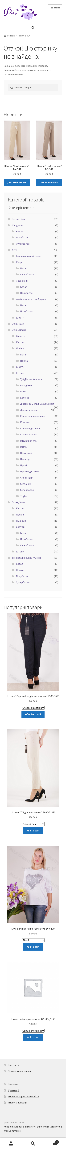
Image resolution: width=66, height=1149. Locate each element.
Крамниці (13, 1090)
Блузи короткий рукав (28, 256)
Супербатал (22, 243)
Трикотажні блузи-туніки (26, 557)
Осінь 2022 (18, 323)
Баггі (23, 391)
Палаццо (25, 459)
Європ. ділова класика (32, 416)
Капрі (19, 262)
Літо (14, 249)
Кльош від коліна (30, 428)
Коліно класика (28, 434)
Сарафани (22, 280)
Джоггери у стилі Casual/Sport (37, 403)
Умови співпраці (17, 1102)
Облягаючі (26, 453)
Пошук (33, 1143)
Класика (24, 422)
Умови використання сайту (23, 1096)
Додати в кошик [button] (16, 182)
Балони (24, 397)
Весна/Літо (18, 219)
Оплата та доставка (19, 1071)
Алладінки (26, 385)
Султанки (25, 483)
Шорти (20, 317)
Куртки (20, 342)
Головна (11, 35)
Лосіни (20, 348)
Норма (24, 360)
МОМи (23, 446)
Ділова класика (28, 410)
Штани (20, 373)
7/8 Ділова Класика (31, 379)
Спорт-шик (26, 477)
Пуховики (21, 520)
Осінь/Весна (19, 329)
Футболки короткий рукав (31, 299)
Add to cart (33, 830)
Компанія (13, 1084)
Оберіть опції (33, 714)
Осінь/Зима (18, 502)
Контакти (13, 1065)
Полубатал (22, 237)
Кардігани (17, 225)
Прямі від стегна (29, 471)
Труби (23, 496)
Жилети (20, 336)
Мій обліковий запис (11, 1143)
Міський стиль (28, 440)
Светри (20, 526)
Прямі (23, 465)
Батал (19, 231)
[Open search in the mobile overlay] (33, 27)
